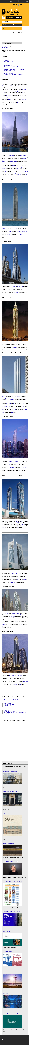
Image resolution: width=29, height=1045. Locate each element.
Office (3, 574)
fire (16, 621)
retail (20, 232)
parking (23, 231)
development (17, 461)
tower (7, 289)
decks (9, 163)
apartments (13, 346)
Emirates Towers (6, 531)
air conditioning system (14, 170)
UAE (22, 92)
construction (16, 292)
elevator (11, 291)
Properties (12, 467)
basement (9, 231)
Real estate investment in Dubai (10, 709)
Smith (13, 165)
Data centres (5, 993)
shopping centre (22, 580)
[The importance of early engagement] (12, 783)
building (8, 234)
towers (13, 573)
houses (11, 582)
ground (26, 171)
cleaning (14, 173)
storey (17, 580)
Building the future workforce (8, 843)
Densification (6, 706)
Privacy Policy (13, 1039)
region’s (23, 468)
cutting (7, 471)
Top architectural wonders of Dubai (10, 713)
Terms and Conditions (5, 1041)
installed (25, 173)
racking (21, 91)
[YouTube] (21, 32)
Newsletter (15, 4)
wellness (11, 161)
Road (19, 677)
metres (22, 100)
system (23, 167)
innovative (24, 89)
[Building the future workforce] (12, 855)
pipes (7, 170)
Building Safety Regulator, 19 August (10, 861)
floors (10, 157)
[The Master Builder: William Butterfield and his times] (12, 835)
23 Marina (4, 241)
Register (20, 4)
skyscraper (21, 288)
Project (21, 398)
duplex (25, 289)
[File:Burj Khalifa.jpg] (15, 151)
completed (18, 85)
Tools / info (17, 24)
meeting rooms (13, 525)
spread (7, 232)
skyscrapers (9, 82)
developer (20, 234)
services (13, 468)
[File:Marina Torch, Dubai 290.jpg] (15, 610)
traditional (18, 396)
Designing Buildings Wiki (18, 696)
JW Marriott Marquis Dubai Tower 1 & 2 (12, 475)
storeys (16, 228)
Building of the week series (9, 704)
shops (15, 582)
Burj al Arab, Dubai (7, 705)
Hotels (23, 157)
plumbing (20, 167)
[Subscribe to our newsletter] (12, 18)
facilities (15, 161)
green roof (13, 410)
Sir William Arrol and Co (7, 951)
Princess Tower (6, 179)
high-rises (10, 99)
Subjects (7, 24)
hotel (17, 521)
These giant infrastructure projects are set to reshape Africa (15, 712)
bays (26, 231)
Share (5, 720)
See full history (5, 47)
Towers (25, 459)
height (17, 100)
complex (26, 398)
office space (17, 160)
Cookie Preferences (5, 1039)
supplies (3, 168)
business (19, 349)
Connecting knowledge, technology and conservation (13, 881)
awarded (24, 465)
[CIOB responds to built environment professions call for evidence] (12, 1027)
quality (26, 291)
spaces (17, 574)
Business (4, 85)
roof (6, 577)
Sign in (25, 4)
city (17, 102)
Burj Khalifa (5, 108)
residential (24, 158)
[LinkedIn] (19, 32)
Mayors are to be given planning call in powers (12, 791)
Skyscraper (6, 714)
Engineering (12, 616)
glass (7, 176)
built (15, 82)
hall (21, 525)
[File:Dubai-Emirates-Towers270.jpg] (15, 569)
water (18, 168)
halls (7, 525)
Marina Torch (7, 586)
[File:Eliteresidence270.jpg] (15, 340)
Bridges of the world (7, 703)
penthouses (11, 686)
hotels (23, 403)
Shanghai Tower (7, 710)
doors (21, 686)
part (3, 404)
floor (21, 624)
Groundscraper (6, 707)
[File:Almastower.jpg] (15, 457)
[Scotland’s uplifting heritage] (12, 965)
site (18, 395)
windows (19, 174)
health (7, 161)
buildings (8, 100)
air (24, 170)
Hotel (18, 522)
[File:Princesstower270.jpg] (15, 226)
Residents (14, 626)
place (23, 410)
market (20, 410)
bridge (3, 412)
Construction (7, 465)
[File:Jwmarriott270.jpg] (15, 518)
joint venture (16, 465)
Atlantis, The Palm (7, 702)
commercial (22, 467)
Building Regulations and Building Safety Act (11, 911)
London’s (13, 85)
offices (26, 467)
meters (10, 154)
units (19, 231)
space (3, 160)
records (3, 92)
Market (3, 396)
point (6, 398)
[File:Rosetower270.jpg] (15, 673)
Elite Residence (6, 297)
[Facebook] (16, 32)
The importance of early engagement (10, 771)
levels (9, 174)
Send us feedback (21, 720)
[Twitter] (18, 32)
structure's (22, 291)
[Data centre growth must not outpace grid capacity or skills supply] (12, 1007)
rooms (18, 579)
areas (9, 349)
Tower (16, 573)
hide (3, 58)
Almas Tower (5, 416)
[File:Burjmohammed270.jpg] (15, 392)
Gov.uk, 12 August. (6, 971)
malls (14, 403)
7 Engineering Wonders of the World (11, 699)
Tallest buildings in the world (9, 711)
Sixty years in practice (7, 813)
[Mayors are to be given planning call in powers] (12, 805)
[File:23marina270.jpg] (15, 284)
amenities (15, 347)
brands (27, 681)
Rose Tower (5, 631)
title (24, 677)
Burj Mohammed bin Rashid (9, 352)
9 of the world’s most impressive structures (12, 701)
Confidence (15, 291)
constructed (8, 464)
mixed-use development (16, 404)
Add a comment (12, 720)
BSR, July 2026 (6, 931)
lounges (3, 161)
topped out (20, 154)
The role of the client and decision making (11, 1013)
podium (8, 410)
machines (18, 173)
